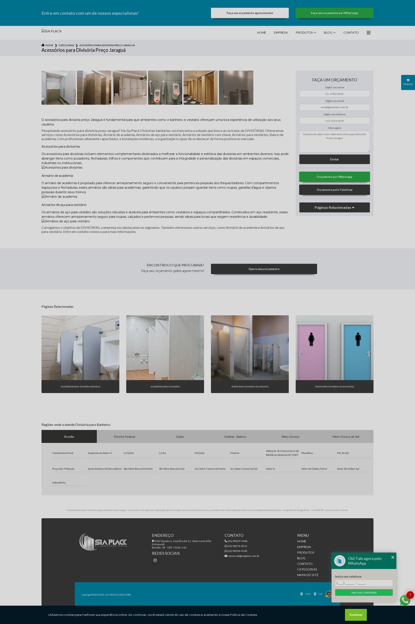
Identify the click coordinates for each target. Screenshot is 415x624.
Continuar (355, 614)
